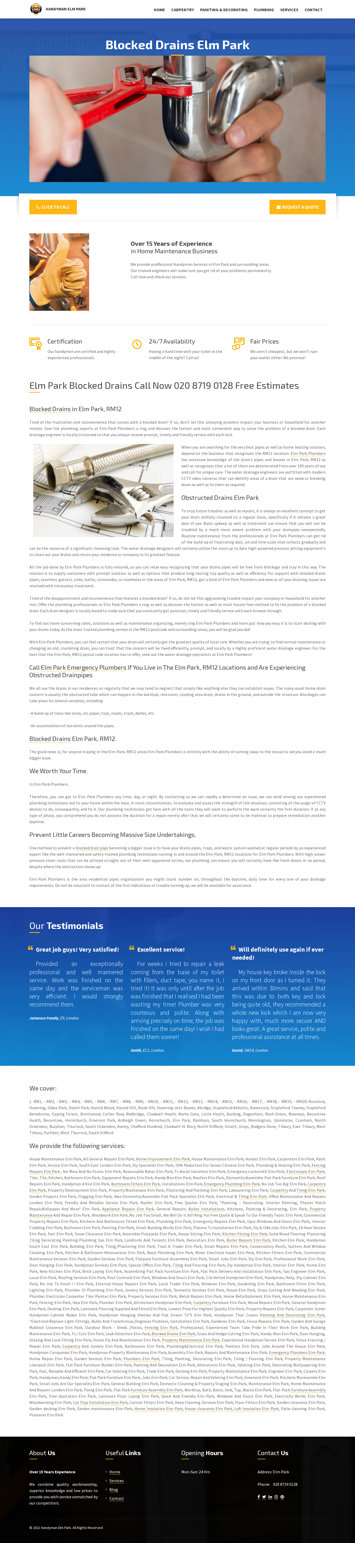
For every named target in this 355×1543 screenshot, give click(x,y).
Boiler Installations (206, 1208)
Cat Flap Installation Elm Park (100, 1402)
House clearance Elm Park (208, 1408)
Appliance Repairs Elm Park (128, 1208)
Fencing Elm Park (161, 1327)
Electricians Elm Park (305, 1171)
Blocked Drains (50, 408)
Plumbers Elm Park (141, 1358)
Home (159, 9)
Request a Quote (300, 206)
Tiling (34, 1240)
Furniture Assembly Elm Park (156, 1389)
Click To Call (55, 206)
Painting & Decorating (224, 9)
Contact (314, 9)
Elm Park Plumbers (308, 453)
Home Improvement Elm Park (162, 1158)
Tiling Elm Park (311, 1190)
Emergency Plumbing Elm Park (232, 1183)
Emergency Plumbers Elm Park (297, 1352)
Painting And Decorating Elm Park (292, 1315)
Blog (113, 1489)
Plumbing (264, 9)
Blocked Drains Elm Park (173, 1333)
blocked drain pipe (92, 847)
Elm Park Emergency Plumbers (83, 667)
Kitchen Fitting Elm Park (244, 1233)
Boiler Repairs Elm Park (248, 1240)
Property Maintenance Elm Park (191, 1339)
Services (289, 9)
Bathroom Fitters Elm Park (135, 1183)
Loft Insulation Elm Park (256, 1408)
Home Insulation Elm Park (158, 1408)
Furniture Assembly (308, 1389)
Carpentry (182, 9)
